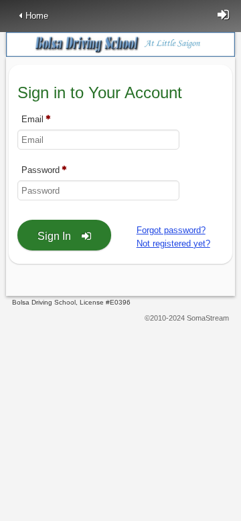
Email (32, 120)
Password (40, 171)
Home (36, 16)
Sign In (54, 236)
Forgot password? (171, 230)
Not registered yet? (173, 243)
